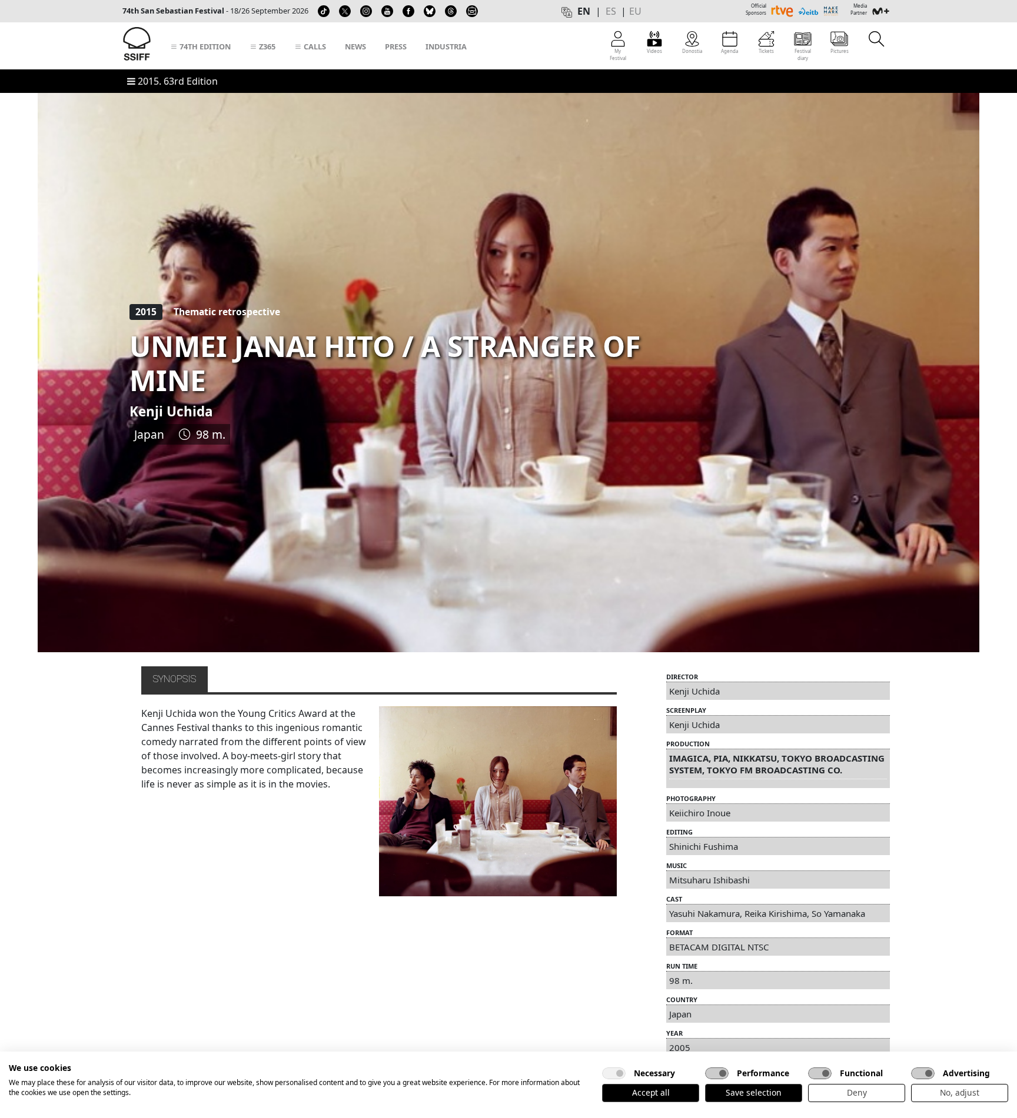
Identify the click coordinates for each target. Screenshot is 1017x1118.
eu (635, 11)
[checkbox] (614, 1073)
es (611, 11)
